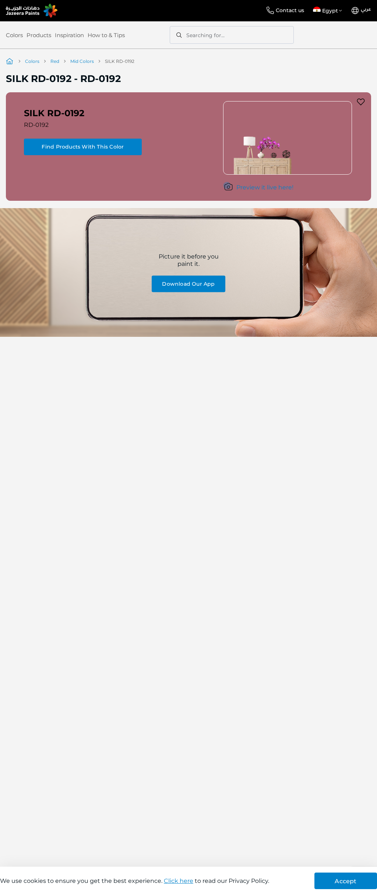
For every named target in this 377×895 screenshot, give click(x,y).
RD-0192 (36, 124)
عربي (366, 9)
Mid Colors (82, 61)
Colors (14, 35)
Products (39, 35)
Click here (178, 880)
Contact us (290, 10)
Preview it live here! (264, 187)
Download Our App (188, 283)
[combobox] (232, 35)
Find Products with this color (83, 146)
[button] (329, 11)
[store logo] (31, 11)
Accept (345, 881)
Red (54, 61)
